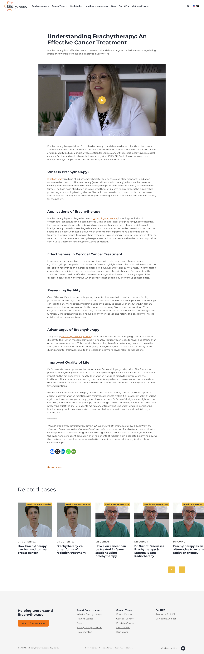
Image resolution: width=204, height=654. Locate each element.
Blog (113, 6)
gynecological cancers (105, 218)
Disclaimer (122, 632)
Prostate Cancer (125, 623)
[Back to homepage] (15, 6)
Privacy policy (91, 648)
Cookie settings (105, 648)
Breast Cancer (124, 614)
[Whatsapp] (68, 451)
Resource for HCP (165, 614)
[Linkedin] (63, 451)
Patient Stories (85, 618)
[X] (57, 451)
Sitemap (129, 648)
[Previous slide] (171, 569)
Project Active (84, 632)
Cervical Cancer (125, 618)
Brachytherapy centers (89, 627)
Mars (175, 648)
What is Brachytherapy (89, 614)
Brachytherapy (55, 179)
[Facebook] (52, 451)
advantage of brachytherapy (76, 336)
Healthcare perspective (97, 6)
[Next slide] (182, 569)
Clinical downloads (166, 618)
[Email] (73, 451)
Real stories (76, 6)
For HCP (123, 6)
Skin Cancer (123, 627)
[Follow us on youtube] (183, 648)
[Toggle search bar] (188, 6)
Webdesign (165, 648)
